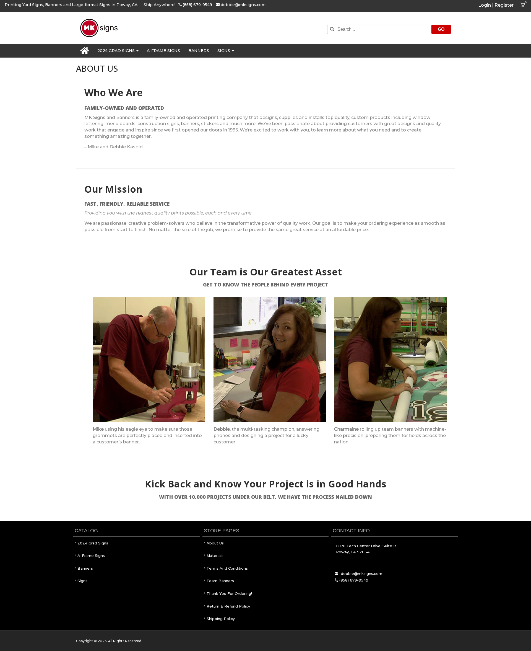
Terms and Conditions (227, 568)
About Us (215, 543)
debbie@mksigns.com (243, 4)
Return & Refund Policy (228, 606)
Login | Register (496, 5)
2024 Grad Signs (116, 50)
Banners (198, 50)
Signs (224, 50)
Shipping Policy (221, 618)
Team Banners (220, 580)
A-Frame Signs (163, 50)
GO (441, 29)
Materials (215, 555)
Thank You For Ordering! (229, 593)
